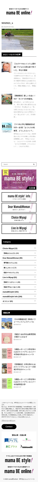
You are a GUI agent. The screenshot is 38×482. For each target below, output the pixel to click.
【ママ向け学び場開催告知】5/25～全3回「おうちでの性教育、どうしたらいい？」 (25, 127)
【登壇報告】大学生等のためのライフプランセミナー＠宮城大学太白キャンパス (25, 366)
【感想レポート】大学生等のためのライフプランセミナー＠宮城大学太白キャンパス (25, 351)
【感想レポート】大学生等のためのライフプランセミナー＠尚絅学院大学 (25, 381)
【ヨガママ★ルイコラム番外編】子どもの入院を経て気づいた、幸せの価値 (25, 67)
